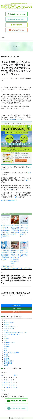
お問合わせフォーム (18, 30)
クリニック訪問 (9, 328)
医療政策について (9, 342)
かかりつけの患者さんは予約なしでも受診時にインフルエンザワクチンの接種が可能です (15, 230)
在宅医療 (7, 344)
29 (2, 390)
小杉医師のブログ (16, 312)
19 (11, 385)
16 (4, 385)
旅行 (5, 349)
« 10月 (2, 375)
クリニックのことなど (11, 326)
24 (7, 387)
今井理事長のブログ (7, 266)
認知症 (6, 365)
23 (4, 387)
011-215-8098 (17, 14)
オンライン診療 (17, 25)
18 (9, 385)
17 (6, 385)
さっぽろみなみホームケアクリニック (15, 332)
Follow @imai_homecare (9, 200)
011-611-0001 (17, 19)
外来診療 (14, 268)
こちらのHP (11, 119)
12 (11, 382)
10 (7, 382)
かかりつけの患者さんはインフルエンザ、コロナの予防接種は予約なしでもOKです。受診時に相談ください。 (5, 231)
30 (4, 390)
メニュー (3, 37)
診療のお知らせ (9, 361)
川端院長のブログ (16, 308)
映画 (5, 351)
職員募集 (7, 359)
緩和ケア (7, 357)
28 (16, 387)
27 (14, 387)
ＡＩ (5, 320)
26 (11, 387)
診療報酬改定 (8, 363)
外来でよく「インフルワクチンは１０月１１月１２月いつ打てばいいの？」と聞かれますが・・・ (24, 231)
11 (9, 382)
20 (14, 385)
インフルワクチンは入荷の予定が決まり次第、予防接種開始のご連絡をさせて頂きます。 (5, 255)
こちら (19, 119)
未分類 (6, 355)
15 (2, 385)
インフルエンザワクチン (24, 268)
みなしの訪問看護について (12, 334)
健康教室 (7, 338)
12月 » (15, 375)
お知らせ (7, 324)
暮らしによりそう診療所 (11, 353)
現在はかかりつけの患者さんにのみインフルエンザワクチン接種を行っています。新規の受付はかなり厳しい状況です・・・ (15, 257)
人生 (5, 336)
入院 (5, 340)
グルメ (6, 330)
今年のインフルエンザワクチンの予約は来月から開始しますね (24, 253)
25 (9, 387)
